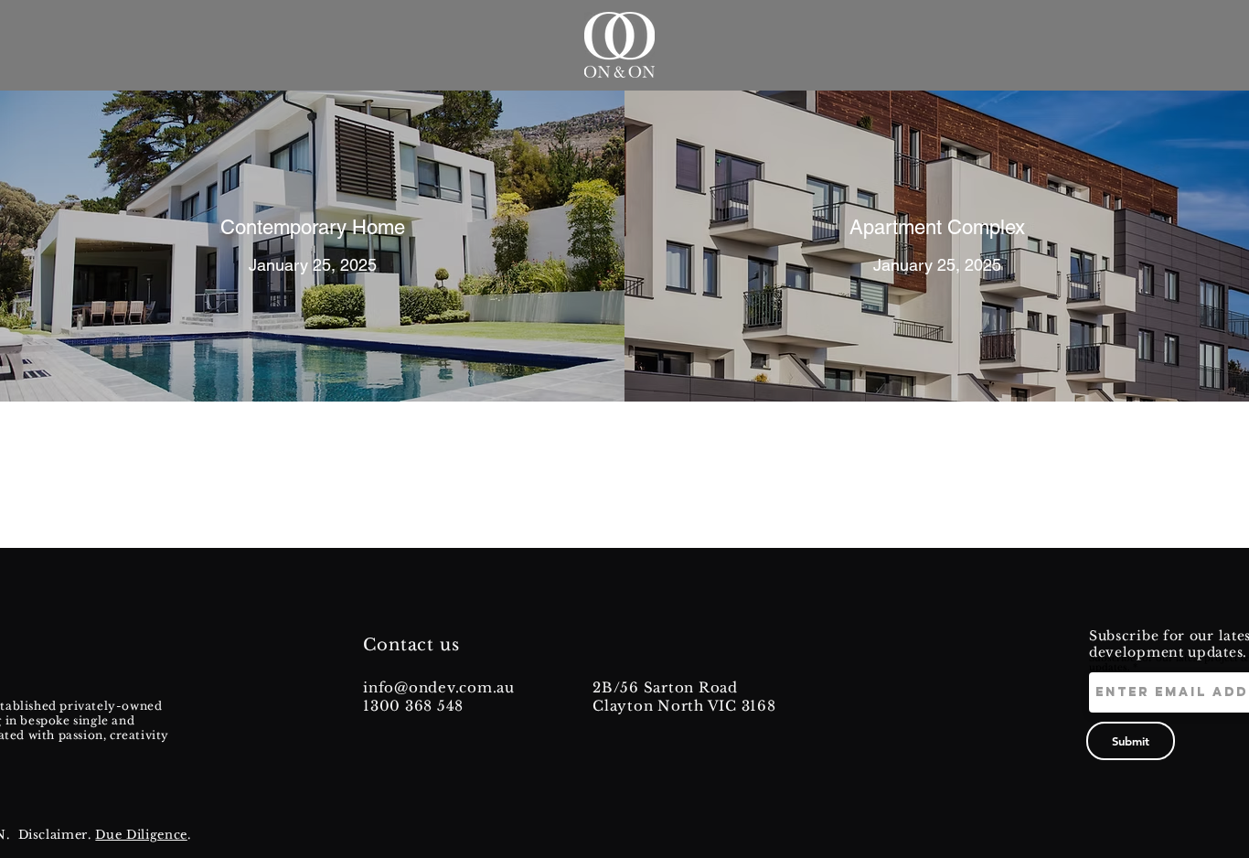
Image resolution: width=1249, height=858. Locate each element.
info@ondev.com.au (439, 687)
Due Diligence (141, 834)
